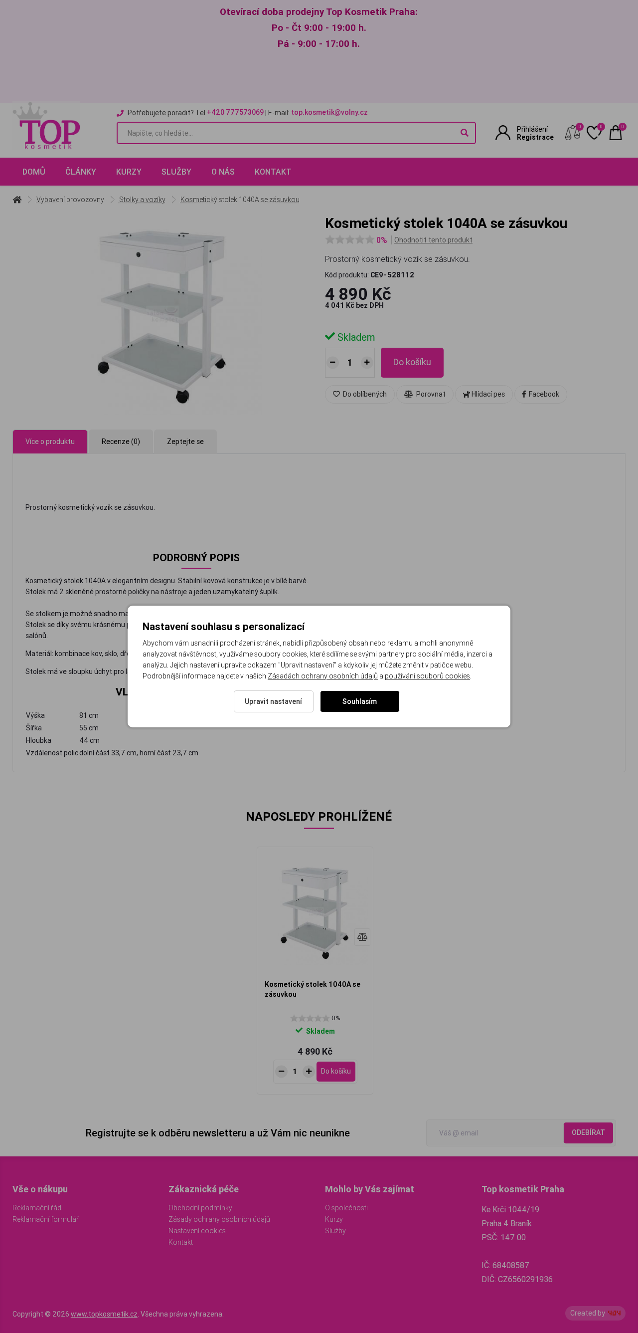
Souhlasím (359, 701)
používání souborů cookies (427, 675)
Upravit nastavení (273, 701)
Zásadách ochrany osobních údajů (323, 675)
